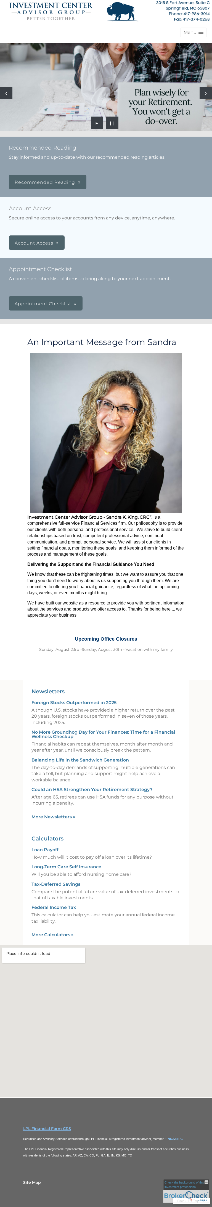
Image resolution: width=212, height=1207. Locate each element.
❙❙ (112, 122)
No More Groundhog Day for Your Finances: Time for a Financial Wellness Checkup (103, 734)
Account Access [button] (34, 243)
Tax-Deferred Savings (55, 884)
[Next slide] (206, 93)
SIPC (179, 1139)
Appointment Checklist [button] (43, 303)
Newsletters (48, 691)
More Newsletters (53, 816)
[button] (193, 32)
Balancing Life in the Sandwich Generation (80, 760)
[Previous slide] (6, 93)
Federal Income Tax (53, 907)
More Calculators (52, 934)
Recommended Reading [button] (45, 182)
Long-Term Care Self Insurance (66, 866)
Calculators (47, 838)
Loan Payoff (45, 849)
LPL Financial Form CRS (47, 1128)
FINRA (169, 1139)
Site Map (32, 1182)
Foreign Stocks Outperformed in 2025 (73, 702)
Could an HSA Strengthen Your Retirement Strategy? (91, 789)
